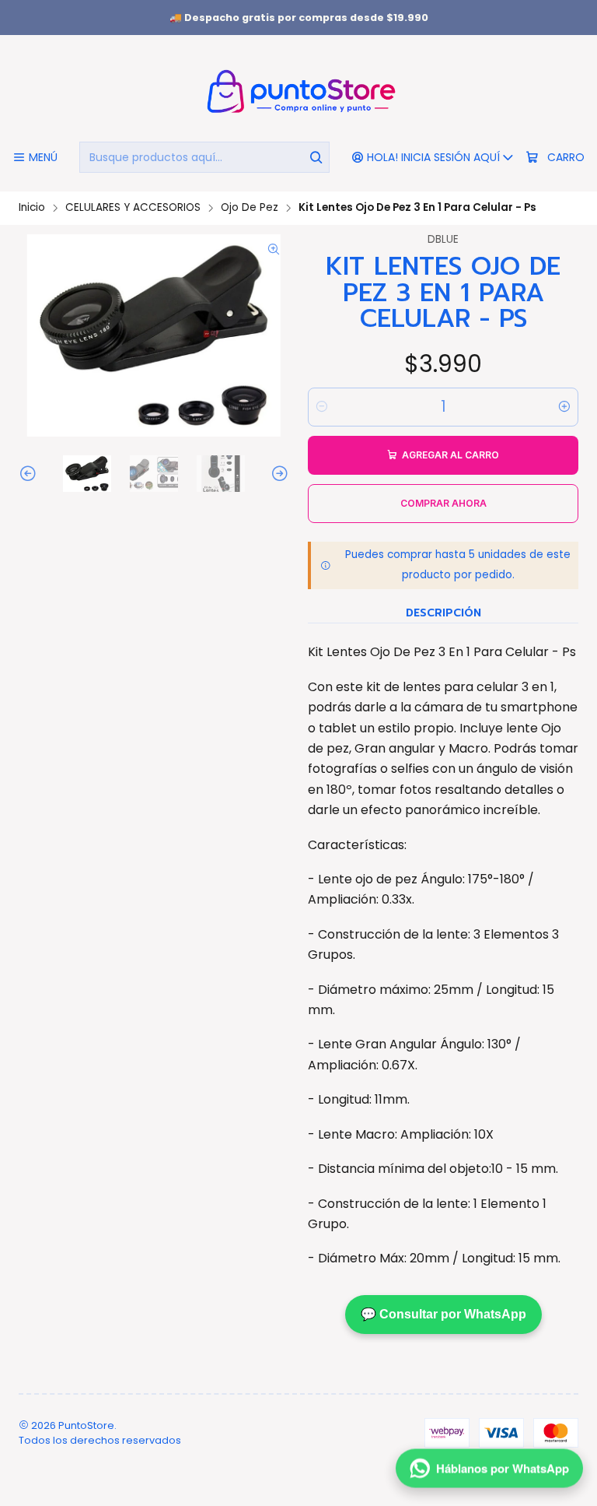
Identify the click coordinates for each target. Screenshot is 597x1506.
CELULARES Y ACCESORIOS (133, 207)
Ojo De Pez (249, 207)
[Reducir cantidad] (322, 407)
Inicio (32, 207)
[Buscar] (316, 157)
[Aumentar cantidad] (564, 407)
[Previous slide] (30, 473)
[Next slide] (277, 473)
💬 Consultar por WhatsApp (443, 1314)
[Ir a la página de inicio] (298, 91)
